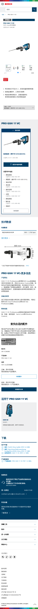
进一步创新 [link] (5, 534)
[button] (32, 73)
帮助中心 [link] (4, 544)
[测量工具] (35, 524)
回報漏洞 (4, 598)
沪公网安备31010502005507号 (11, 595)
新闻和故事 (4, 586)
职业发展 (4, 583)
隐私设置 (4, 589)
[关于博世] (35, 539)
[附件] (35, 529)
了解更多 (5, 513)
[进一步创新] (35, 534)
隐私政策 (4, 571)
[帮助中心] (35, 544)
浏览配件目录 (19, 389)
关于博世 (4, 577)
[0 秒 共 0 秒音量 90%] (19, 47)
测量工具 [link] (4, 524)
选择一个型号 (7, 106)
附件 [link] (2, 529)
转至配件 (19, 376)
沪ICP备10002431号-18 (8, 592)
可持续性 (4, 580)
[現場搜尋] (34, 9)
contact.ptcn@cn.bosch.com (13, 494)
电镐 (3, 14)
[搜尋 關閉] (30, 9)
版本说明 (4, 568)
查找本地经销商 (17, 164)
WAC (27, 265)
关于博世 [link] (4, 539)
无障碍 (3, 574)
